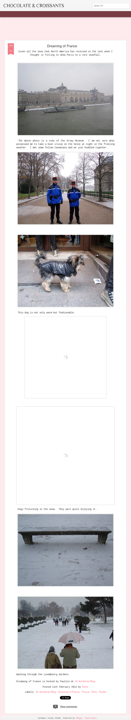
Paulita (102, 691)
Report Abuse (90, 717)
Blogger (79, 717)
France (85, 691)
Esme (85, 686)
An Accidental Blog (85, 681)
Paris (94, 691)
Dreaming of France (62, 45)
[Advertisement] (65, 28)
